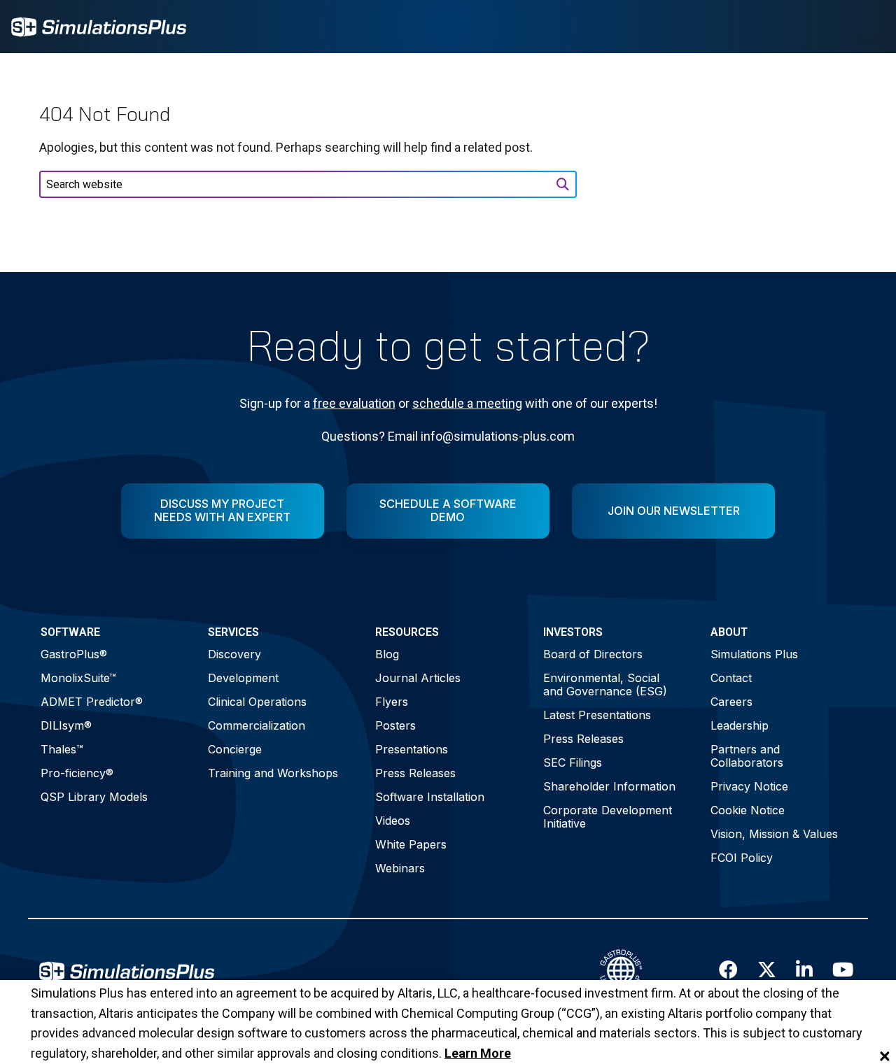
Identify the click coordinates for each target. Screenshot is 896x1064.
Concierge (235, 749)
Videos (392, 821)
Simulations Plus (754, 654)
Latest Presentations (597, 715)
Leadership (739, 725)
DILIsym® (66, 725)
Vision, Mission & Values (774, 834)
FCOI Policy (741, 858)
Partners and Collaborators (746, 755)
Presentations (411, 749)
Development (243, 678)
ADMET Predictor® (92, 702)
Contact (731, 678)
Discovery (234, 654)
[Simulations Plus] (98, 25)
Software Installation (429, 797)
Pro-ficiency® (77, 773)
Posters (395, 725)
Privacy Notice (749, 786)
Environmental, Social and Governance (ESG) (605, 684)
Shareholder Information (609, 786)
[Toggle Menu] (867, 26)
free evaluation (354, 403)
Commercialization (256, 725)
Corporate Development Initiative (607, 816)
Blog (387, 654)
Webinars (400, 868)
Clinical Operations (257, 702)
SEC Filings (572, 762)
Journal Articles (418, 678)
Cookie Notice (747, 810)
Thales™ (62, 749)
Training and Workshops (273, 773)
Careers (731, 702)
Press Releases (415, 773)
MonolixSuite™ (78, 678)
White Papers (411, 844)
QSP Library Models (94, 797)
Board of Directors (593, 654)
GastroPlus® (74, 654)
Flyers (391, 702)
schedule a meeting (467, 403)
